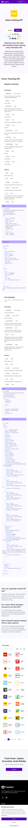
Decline (14, 822)
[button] (14, 803)
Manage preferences (14, 825)
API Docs (18, 30)
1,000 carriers (11, 632)
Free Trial (14, 769)
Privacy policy (4, 815)
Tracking (10, 30)
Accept (14, 818)
